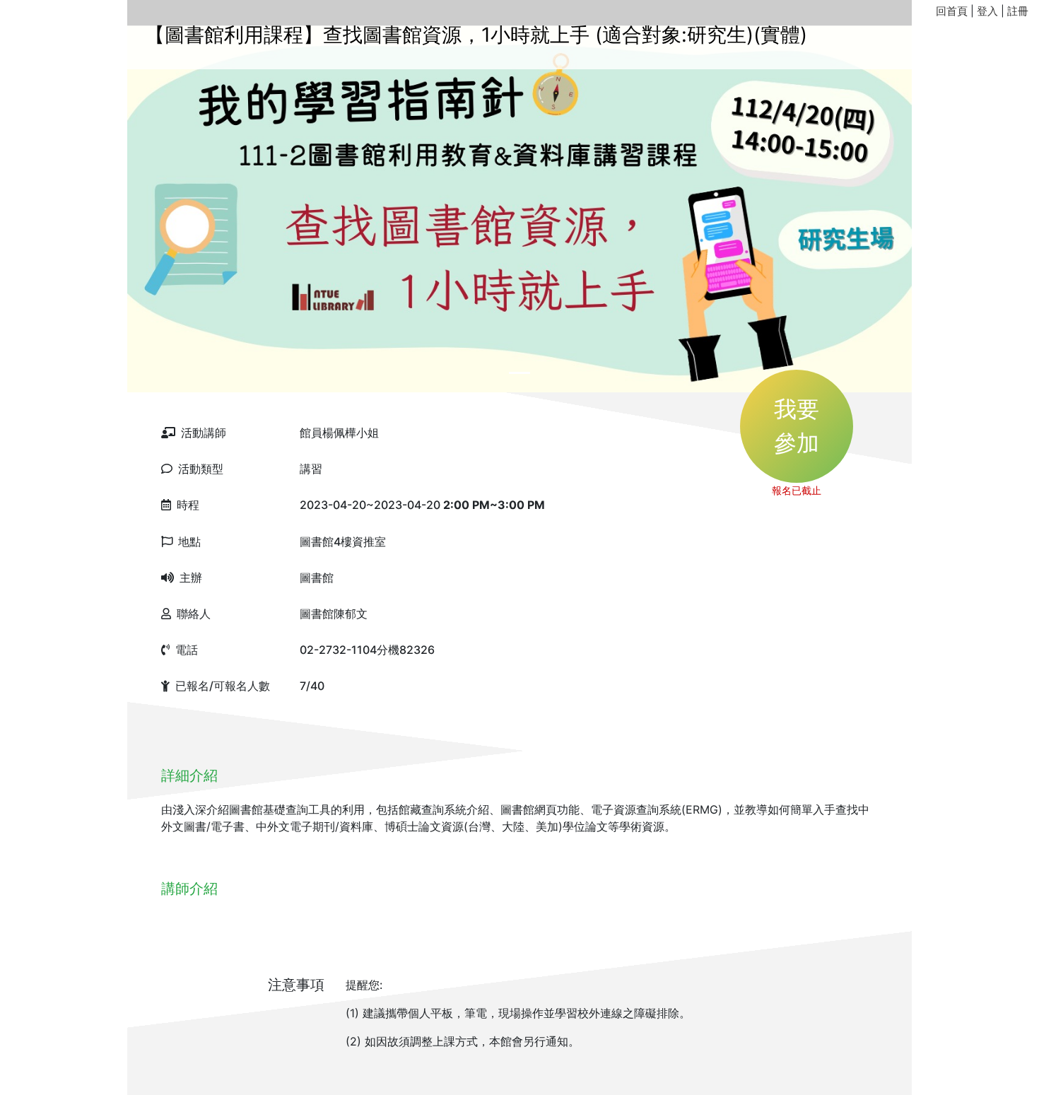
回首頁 (952, 11)
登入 (987, 11)
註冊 (1017, 11)
